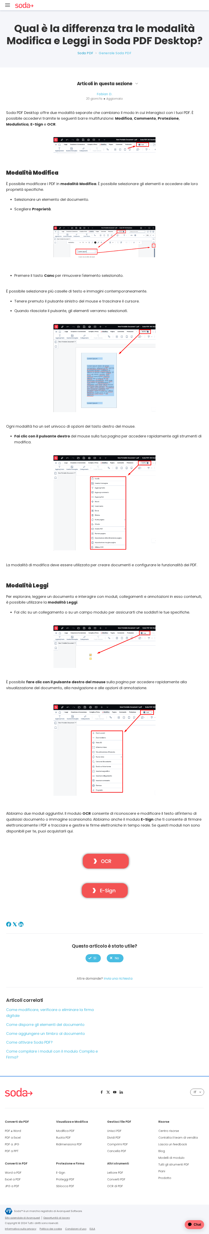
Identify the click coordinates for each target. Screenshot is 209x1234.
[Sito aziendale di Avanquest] (8, 1211)
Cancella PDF (116, 1151)
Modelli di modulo (171, 1158)
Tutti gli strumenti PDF (173, 1164)
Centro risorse (168, 1131)
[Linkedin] (121, 1092)
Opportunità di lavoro (56, 1218)
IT (195, 1092)
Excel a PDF (13, 1179)
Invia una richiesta (118, 978)
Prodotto (164, 1178)
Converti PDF (116, 1179)
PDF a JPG (12, 1144)
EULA (92, 1229)
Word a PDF (13, 1173)
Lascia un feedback (172, 1144)
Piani (161, 1171)
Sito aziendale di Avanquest (22, 1218)
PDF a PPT (11, 1151)
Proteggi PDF (65, 1179)
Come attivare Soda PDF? (29, 1042)
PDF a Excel (13, 1138)
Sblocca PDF (65, 1186)
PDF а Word (13, 1131)
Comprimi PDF (117, 1144)
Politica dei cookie (51, 1229)
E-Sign (60, 1173)
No (115, 958)
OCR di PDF (115, 1186)
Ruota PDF (63, 1138)
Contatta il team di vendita (178, 1138)
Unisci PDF (114, 1131)
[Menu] (7, 5)
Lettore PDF (115, 1173)
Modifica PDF (65, 1131)
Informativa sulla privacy (20, 1229)
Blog (161, 1151)
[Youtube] (114, 1092)
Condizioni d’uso (75, 1229)
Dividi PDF (114, 1138)
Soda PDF (85, 53)
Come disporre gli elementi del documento (45, 1024)
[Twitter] (108, 1092)
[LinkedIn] (20, 924)
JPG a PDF (12, 1186)
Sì (93, 958)
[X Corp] (14, 924)
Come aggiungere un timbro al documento (45, 1033)
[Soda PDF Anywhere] (19, 1092)
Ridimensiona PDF (69, 1144)
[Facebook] (8, 924)
